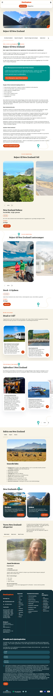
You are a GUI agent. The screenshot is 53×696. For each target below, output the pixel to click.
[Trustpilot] (16, 691)
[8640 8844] (50, 2)
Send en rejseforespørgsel (11, 145)
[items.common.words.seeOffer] (22, 352)
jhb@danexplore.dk (12, 570)
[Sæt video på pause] (48, 26)
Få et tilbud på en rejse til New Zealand (16, 78)
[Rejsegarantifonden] (7, 691)
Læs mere (7, 226)
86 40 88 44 (23, 74)
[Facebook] (23, 691)
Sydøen (17, 469)
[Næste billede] (11, 205)
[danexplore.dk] (8, 594)
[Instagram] (26, 691)
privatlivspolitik (24, 680)
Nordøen (11, 469)
